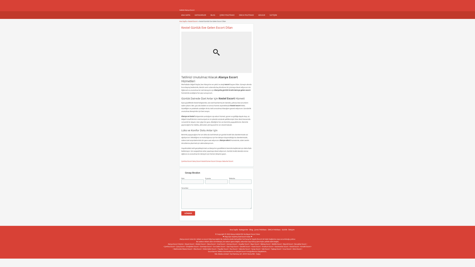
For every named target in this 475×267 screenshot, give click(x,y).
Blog (213, 15)
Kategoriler (200, 15)
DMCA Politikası (246, 15)
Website (232, 178)
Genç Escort (196, 161)
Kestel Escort (193, 21)
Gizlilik (261, 15)
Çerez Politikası (227, 15)
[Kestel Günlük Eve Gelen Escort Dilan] (216, 72)
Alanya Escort (243, 256)
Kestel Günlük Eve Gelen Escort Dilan (207, 27)
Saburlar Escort (227, 161)
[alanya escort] (182, 8)
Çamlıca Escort (186, 161)
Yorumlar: (184, 188)
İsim (182, 178)
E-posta (208, 178)
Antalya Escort (232, 256)
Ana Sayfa (185, 15)
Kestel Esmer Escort (208, 161)
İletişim (273, 15)
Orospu (219, 161)
